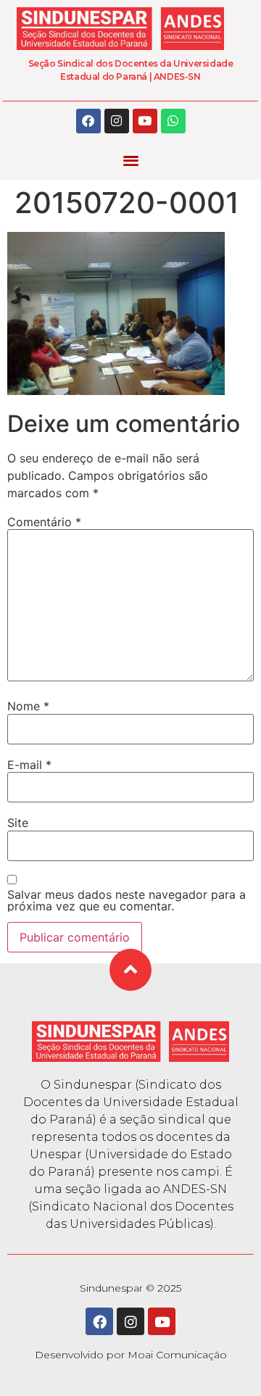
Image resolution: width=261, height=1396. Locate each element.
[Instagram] (116, 121)
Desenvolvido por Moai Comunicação (131, 1354)
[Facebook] (88, 121)
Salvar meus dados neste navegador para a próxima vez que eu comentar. (126, 900)
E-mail (29, 764)
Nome (28, 706)
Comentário (44, 522)
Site (17, 822)
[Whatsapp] (173, 121)
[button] (131, 160)
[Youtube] (145, 121)
